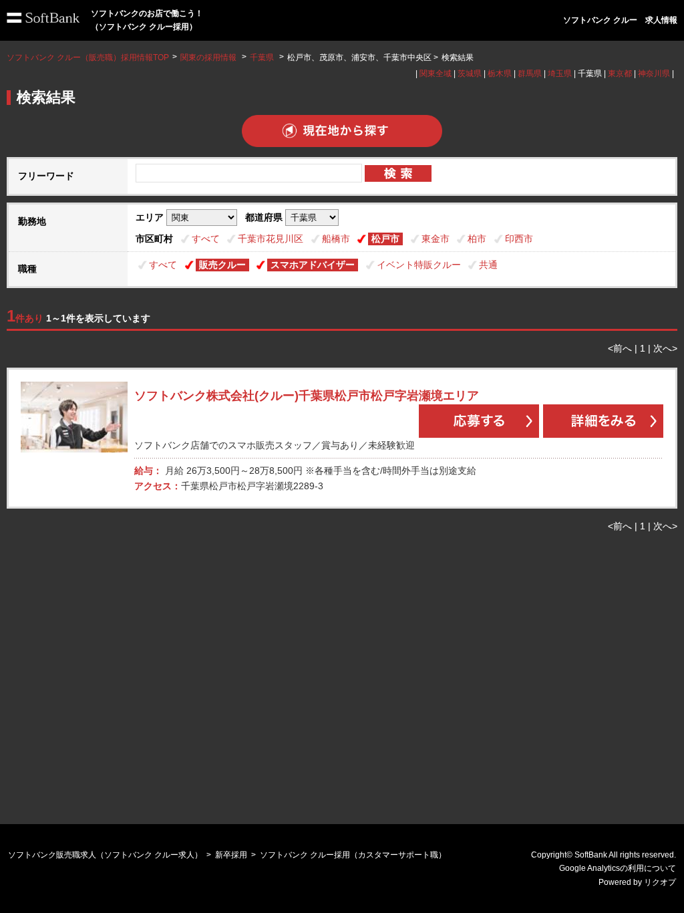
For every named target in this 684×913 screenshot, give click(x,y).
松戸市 (385, 238)
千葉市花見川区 (270, 238)
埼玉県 (560, 73)
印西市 (519, 238)
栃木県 (500, 73)
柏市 (477, 238)
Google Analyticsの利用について (617, 868)
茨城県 (470, 73)
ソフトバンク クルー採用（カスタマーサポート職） (353, 855)
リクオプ (660, 882)
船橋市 (336, 238)
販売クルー (222, 264)
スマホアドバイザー (313, 264)
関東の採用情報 (209, 57)
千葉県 (262, 57)
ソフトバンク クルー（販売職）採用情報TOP (88, 57)
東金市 (435, 238)
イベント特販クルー (419, 264)
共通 (488, 264)
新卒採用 (231, 855)
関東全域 (435, 73)
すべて (206, 238)
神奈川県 (654, 73)
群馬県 (530, 73)
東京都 (620, 73)
